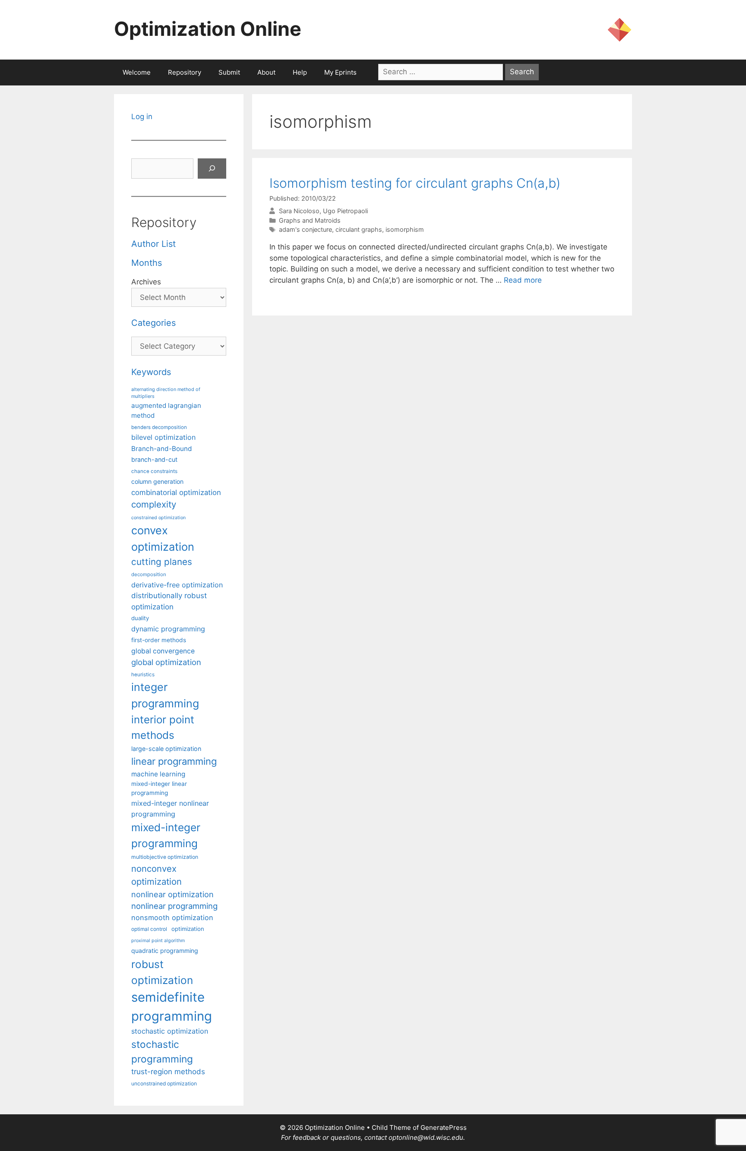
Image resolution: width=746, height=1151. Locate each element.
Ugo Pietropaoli (345, 210)
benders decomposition (159, 427)
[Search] (212, 168)
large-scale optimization (166, 748)
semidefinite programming (171, 1007)
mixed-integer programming (165, 835)
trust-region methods (168, 1071)
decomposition (148, 574)
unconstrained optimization (164, 1083)
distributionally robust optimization (169, 601)
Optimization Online (207, 29)
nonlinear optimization (172, 894)
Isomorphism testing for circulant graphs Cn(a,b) (414, 183)
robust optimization (162, 972)
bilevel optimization (163, 437)
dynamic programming (168, 628)
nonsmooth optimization (172, 917)
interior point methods (162, 727)
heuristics (143, 675)
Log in (141, 116)
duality (140, 618)
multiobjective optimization (164, 857)
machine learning (158, 774)
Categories (153, 323)
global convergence (163, 651)
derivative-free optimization (177, 584)
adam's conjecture (305, 229)
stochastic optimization (169, 1031)
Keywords (151, 372)
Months (146, 263)
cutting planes (161, 561)
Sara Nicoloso (299, 210)
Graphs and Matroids (310, 220)
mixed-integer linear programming (159, 788)
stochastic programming (162, 1051)
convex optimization (162, 538)
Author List (153, 244)
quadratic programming (164, 950)
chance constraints (154, 471)
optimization (187, 928)
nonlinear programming (174, 906)
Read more (523, 280)
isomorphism (405, 229)
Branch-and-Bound (161, 449)
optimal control (149, 929)
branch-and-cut (154, 459)
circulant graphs (358, 229)
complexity (153, 504)
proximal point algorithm (158, 940)
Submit (229, 72)
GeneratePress (443, 1127)
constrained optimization (158, 517)
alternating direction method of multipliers (165, 392)
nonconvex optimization (156, 875)
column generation (157, 481)
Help (300, 72)
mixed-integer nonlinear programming (170, 808)
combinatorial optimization (176, 492)
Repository (184, 72)
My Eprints (340, 72)
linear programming (174, 761)
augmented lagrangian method (166, 410)
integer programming (165, 695)
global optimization (166, 662)
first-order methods (158, 640)
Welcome (137, 72)
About (266, 72)
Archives (146, 282)
